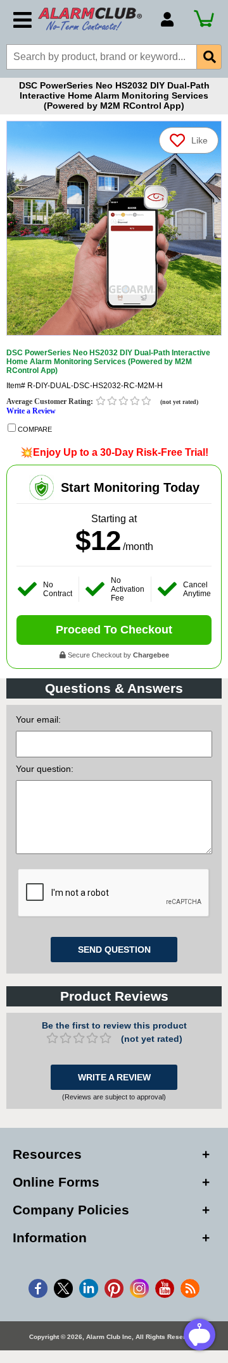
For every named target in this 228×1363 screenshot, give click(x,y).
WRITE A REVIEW (114, 1077)
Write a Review (31, 410)
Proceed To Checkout (114, 629)
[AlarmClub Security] (93, 19)
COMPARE (34, 429)
